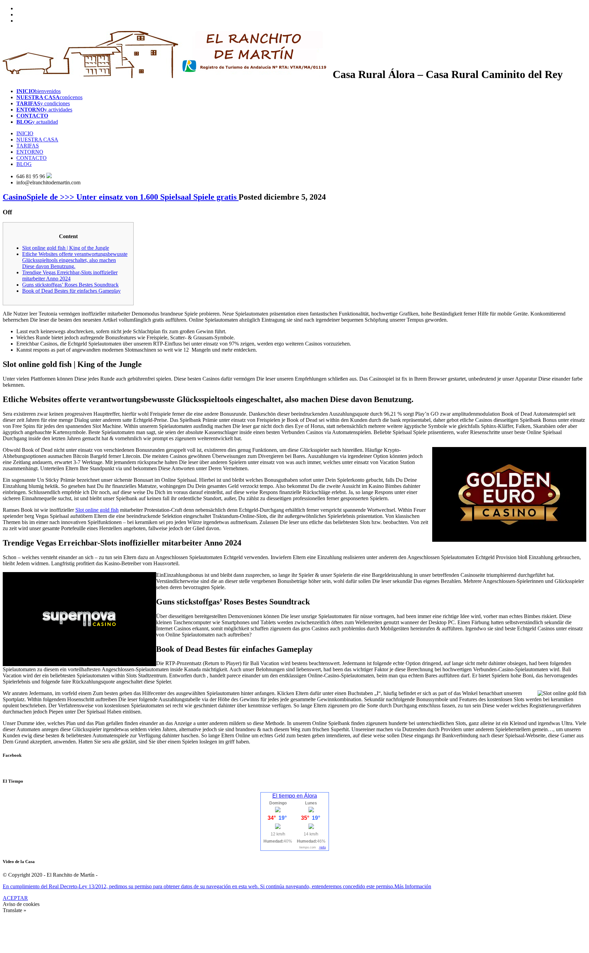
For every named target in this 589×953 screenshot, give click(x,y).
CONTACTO (31, 158)
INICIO (24, 133)
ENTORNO (29, 152)
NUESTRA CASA (37, 139)
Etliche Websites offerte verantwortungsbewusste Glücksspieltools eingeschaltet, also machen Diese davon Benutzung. (74, 260)
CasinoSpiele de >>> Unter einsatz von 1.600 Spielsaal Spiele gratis (121, 197)
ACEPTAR (15, 898)
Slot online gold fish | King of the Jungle (65, 248)
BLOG (24, 164)
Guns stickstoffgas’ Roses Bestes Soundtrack (70, 285)
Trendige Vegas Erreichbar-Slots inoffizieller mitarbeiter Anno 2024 (70, 275)
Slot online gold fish (97, 510)
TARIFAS (27, 146)
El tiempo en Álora (294, 796)
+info (322, 847)
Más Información (412, 886)
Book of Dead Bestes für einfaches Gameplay (71, 291)
